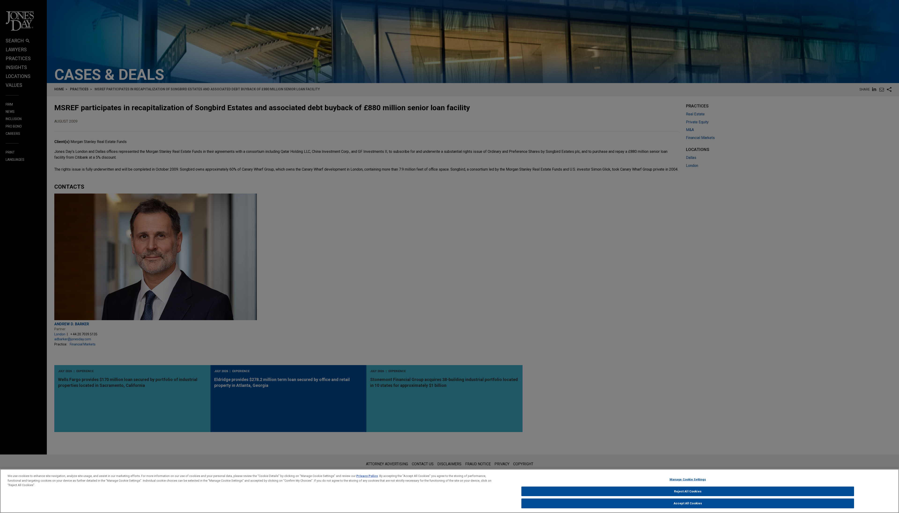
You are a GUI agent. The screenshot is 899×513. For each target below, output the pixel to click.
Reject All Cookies (687, 491)
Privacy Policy (367, 476)
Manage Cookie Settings (688, 479)
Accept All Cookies (688, 503)
